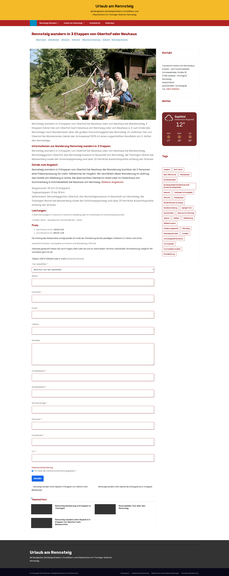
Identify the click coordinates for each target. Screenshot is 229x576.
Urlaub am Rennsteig (114, 6)
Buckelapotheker (170, 180)
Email (35, 308)
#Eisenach (66, 40)
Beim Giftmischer (170, 175)
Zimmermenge (39, 403)
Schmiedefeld (169, 244)
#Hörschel (76, 40)
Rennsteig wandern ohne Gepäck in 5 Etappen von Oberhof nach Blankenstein (72, 522)
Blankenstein (185, 175)
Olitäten (176, 218)
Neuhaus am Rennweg (186, 213)
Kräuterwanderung (170, 208)
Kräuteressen (179, 198)
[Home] (33, 23)
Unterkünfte (95, 23)
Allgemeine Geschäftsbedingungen (165, 573)
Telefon (35, 324)
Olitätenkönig (188, 218)
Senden (38, 478)
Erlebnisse (109, 23)
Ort (34, 451)
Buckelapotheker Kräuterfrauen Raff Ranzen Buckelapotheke (176, 186)
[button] (198, 23)
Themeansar (73, 573)
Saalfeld (185, 234)
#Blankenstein (53, 40)
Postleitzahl (38, 435)
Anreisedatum (39, 371)
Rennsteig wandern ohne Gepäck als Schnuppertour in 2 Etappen (125, 486)
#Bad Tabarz (41, 40)
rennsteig (186, 228)
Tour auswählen (40, 264)
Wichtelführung (169, 254)
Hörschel (167, 198)
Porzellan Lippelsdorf (171, 228)
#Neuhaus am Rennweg (91, 40)
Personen (37, 419)
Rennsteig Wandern (48, 23)
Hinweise (36, 340)
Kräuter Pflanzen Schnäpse (173, 203)
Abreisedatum (39, 387)
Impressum (125, 573)
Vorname (37, 292)
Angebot (167, 169)
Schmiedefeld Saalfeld (172, 249)
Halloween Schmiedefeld (183, 192)
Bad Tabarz (178, 169)
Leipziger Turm (187, 208)
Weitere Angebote (112, 182)
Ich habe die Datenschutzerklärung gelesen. (55, 470)
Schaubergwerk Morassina (173, 239)
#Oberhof (106, 40)
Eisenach (167, 192)
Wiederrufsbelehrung (190, 573)
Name (35, 276)
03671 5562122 (172, 89)
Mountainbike (168, 213)
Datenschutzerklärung (42, 467)
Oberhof (166, 218)
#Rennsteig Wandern (120, 40)
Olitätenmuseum (170, 223)
